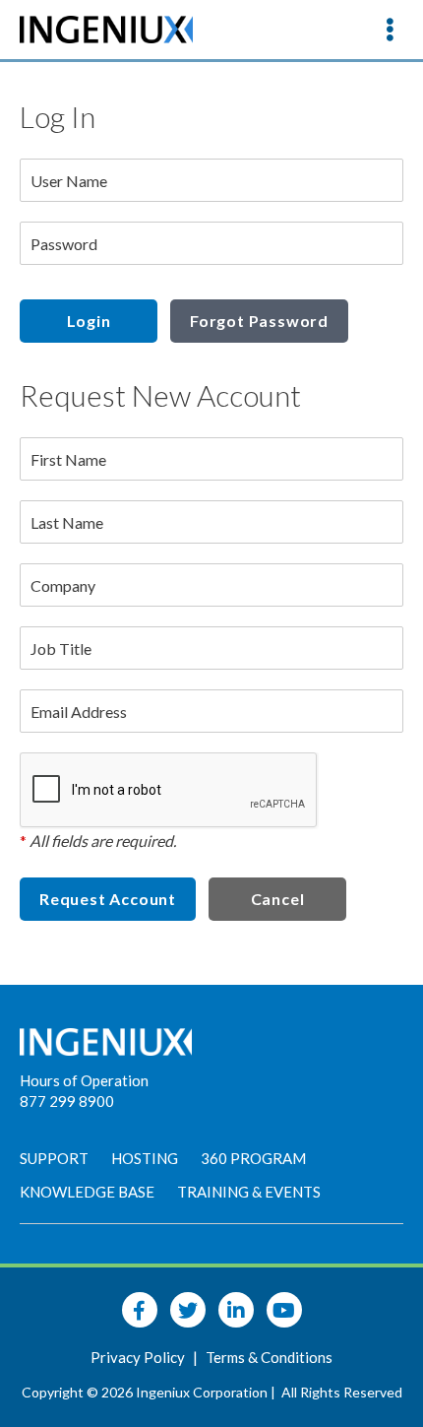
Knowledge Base (87, 1191)
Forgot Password (259, 320)
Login (89, 320)
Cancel (278, 898)
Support (54, 1158)
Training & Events (249, 1191)
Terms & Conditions (269, 1357)
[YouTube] (284, 1310)
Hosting (144, 1158)
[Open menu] (389, 29)
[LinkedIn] (236, 1310)
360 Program (253, 1158)
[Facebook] (139, 1310)
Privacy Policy (139, 1357)
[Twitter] (188, 1310)
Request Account (107, 898)
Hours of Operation (84, 1080)
